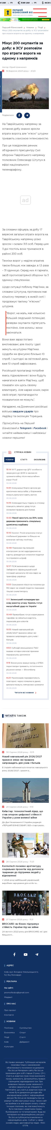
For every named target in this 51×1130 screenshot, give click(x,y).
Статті (23, 1037)
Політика (8, 1028)
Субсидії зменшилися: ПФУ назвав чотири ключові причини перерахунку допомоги (22, 651)
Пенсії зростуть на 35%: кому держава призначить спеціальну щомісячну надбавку (24, 521)
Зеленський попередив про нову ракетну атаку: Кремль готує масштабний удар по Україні (24, 603)
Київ (6, 1042)
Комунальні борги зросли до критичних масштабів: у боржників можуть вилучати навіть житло (23, 491)
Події (6, 1037)
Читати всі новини (24, 693)
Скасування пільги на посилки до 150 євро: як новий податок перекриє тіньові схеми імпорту (25, 588)
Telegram (25, 428)
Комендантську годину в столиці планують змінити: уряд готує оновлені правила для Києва (25, 506)
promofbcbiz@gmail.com (16, 993)
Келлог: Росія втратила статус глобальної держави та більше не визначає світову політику (24, 536)
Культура (8, 1046)
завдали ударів (22, 411)
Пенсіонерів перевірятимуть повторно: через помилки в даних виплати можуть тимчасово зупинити (25, 681)
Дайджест (24, 1042)
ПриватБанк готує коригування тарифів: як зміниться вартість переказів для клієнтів (25, 618)
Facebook (39, 428)
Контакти (9, 1015)
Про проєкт (10, 1010)
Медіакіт (8, 997)
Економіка (9, 1032)
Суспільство (26, 1028)
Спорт (23, 1032)
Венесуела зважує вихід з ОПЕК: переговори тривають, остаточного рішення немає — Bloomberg (25, 666)
